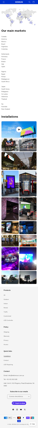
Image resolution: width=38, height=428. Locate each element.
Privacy (6, 340)
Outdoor (6, 299)
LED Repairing (8, 364)
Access (6, 344)
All (4, 295)
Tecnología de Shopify (24, 424)
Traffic (6, 312)
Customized (7, 316)
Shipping (6, 332)
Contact (6, 360)
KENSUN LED (15, 424)
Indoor (6, 303)
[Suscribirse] (29, 396)
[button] (4, 2)
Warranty (6, 336)
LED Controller (8, 320)
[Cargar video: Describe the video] (19, 129)
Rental (6, 307)
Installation (7, 356)
